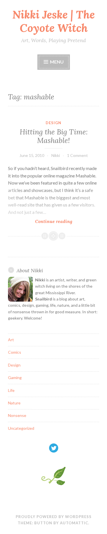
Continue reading (64, 221)
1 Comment (77, 155)
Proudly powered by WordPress (54, 516)
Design (53, 122)
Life (11, 390)
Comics (14, 352)
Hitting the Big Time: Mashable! (54, 136)
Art (11, 339)
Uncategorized (21, 428)
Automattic (74, 523)
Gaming (15, 377)
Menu (57, 61)
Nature (14, 402)
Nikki (55, 155)
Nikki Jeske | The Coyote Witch (53, 21)
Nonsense (17, 415)
